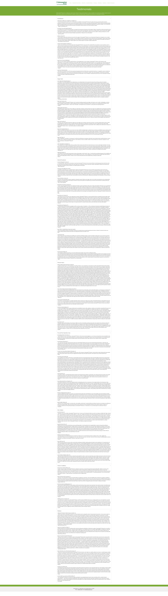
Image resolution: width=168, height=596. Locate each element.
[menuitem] (70, 3)
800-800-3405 (80, 589)
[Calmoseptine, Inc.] (61, 3)
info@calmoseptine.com (88, 589)
